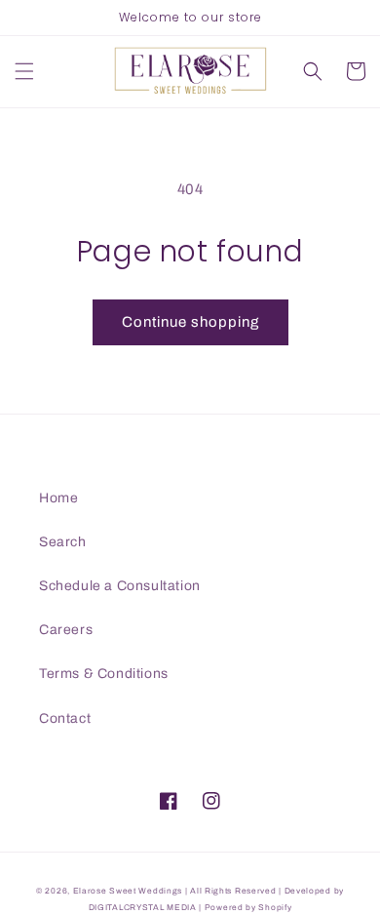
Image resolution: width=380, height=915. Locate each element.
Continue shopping (190, 322)
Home (58, 498)
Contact (65, 718)
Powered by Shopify (248, 907)
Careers (66, 629)
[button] (24, 71)
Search (63, 542)
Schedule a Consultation (120, 585)
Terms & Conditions (104, 673)
